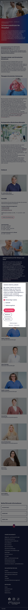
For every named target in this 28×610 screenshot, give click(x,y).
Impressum (11, 325)
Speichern (8, 319)
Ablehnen (7, 315)
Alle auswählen (9, 310)
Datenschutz (16, 325)
